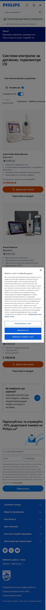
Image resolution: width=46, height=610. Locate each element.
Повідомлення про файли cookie (26, 316)
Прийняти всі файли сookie (22, 337)
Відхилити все (21, 330)
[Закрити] (39, 270)
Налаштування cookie (22, 323)
